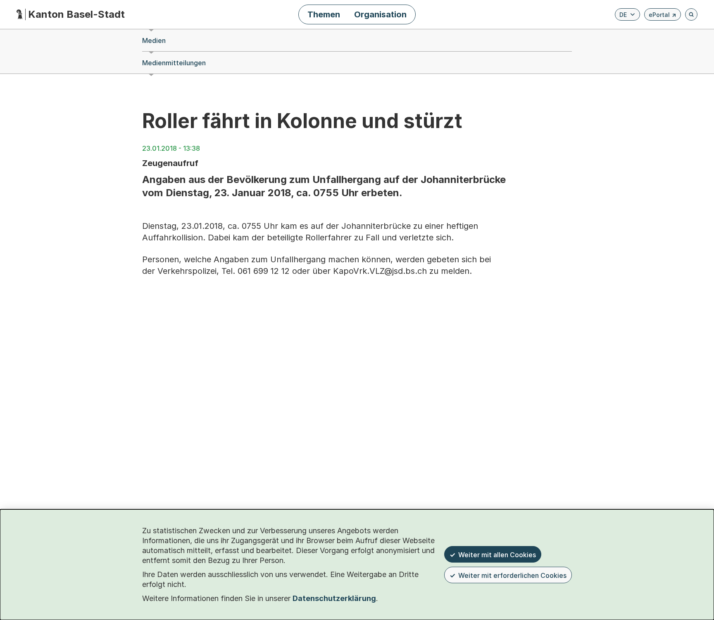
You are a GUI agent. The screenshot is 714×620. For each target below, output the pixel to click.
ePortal (662, 16)
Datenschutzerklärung (334, 598)
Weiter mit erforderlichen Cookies (512, 575)
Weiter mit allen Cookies (497, 555)
